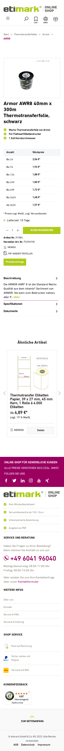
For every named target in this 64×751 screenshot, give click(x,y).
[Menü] (8, 18)
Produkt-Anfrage (15, 262)
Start (6, 34)
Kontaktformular (28, 581)
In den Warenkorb (41, 230)
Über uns (9, 600)
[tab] (31, 288)
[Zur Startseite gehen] (32, 9)
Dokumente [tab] (11, 311)
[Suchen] (26, 19)
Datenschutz (28, 745)
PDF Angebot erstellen (20, 254)
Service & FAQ (11, 614)
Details (40, 430)
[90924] (32, 78)
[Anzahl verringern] (7, 230)
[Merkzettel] (36, 19)
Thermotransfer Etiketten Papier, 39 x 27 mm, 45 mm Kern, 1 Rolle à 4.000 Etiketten (31, 401)
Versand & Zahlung (14, 622)
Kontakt (8, 607)
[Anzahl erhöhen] (18, 230)
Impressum (44, 745)
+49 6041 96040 (33, 559)
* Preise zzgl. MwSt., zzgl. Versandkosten (25, 213)
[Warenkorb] (55, 19)
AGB (16, 745)
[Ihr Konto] (45, 19)
